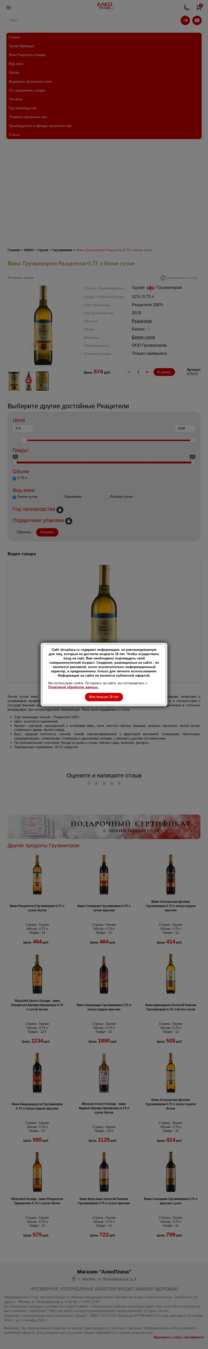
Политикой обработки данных (73, 687)
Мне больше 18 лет (104, 697)
